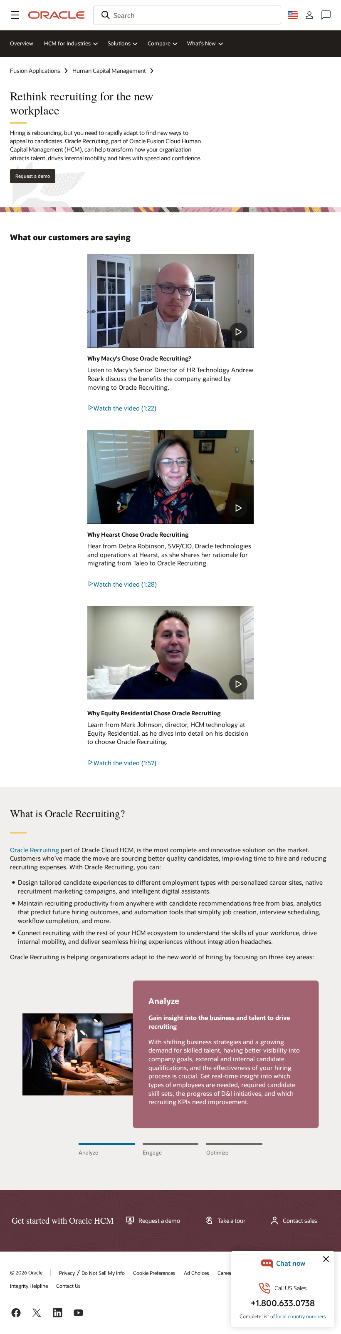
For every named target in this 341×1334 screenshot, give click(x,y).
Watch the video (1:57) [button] (125, 763)
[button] (15, 15)
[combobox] (187, 15)
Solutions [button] (119, 43)
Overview (21, 43)
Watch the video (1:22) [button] (125, 408)
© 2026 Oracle (26, 1272)
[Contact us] (326, 15)
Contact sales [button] (300, 1221)
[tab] (107, 1149)
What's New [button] (201, 43)
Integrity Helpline (29, 1285)
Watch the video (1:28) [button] (125, 584)
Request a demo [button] (32, 176)
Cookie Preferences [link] (154, 1272)
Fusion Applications (35, 71)
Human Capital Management (109, 71)
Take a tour (231, 1221)
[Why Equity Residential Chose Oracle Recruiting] (170, 653)
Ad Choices (196, 1272)
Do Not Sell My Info (103, 1272)
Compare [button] (159, 43)
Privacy (67, 1272)
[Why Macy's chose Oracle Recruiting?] (170, 301)
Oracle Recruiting (34, 850)
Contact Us (68, 1285)
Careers (225, 1272)
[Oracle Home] (56, 15)
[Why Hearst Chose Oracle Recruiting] (170, 477)
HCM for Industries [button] (67, 43)
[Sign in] (309, 15)
